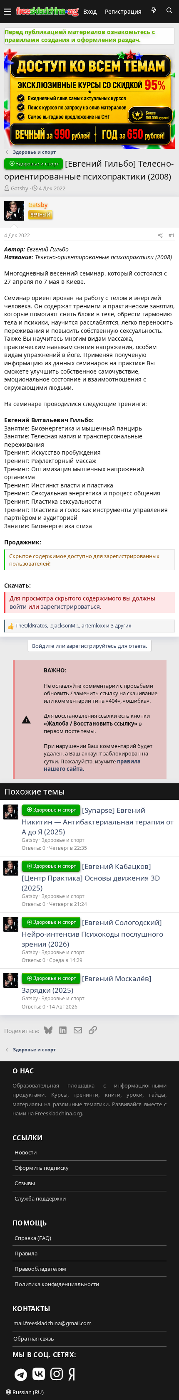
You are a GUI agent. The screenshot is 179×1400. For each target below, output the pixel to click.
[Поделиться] (160, 235)
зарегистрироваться (70, 606)
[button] (7, 11)
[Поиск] (169, 10)
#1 (172, 235)
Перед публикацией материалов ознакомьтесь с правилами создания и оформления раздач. (80, 36)
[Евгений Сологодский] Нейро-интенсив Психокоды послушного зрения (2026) (92, 933)
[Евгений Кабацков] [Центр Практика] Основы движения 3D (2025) (91, 877)
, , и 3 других (73, 625)
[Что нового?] (154, 10)
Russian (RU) (27, 1392)
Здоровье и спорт (63, 840)
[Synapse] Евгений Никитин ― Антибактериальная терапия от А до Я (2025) (98, 821)
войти (18, 606)
